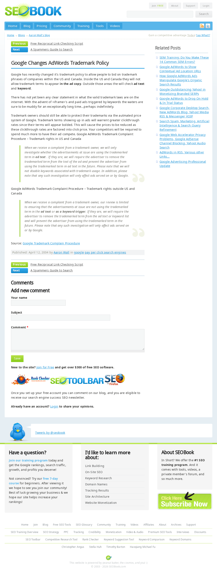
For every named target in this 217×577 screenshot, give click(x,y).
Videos (115, 26)
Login (206, 5)
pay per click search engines (105, 252)
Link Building (94, 466)
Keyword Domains (180, 539)
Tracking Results (97, 490)
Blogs (21, 35)
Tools (100, 26)
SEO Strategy (51, 532)
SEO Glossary (84, 524)
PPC (66, 532)
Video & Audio (134, 532)
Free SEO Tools (62, 524)
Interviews (183, 532)
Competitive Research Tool (61, 539)
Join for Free (45, 367)
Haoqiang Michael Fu (142, 547)
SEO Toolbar (33, 539)
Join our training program (28, 460)
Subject (16, 312)
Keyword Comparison (152, 539)
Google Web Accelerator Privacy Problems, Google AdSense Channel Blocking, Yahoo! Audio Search (183, 141)
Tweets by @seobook (50, 433)
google (79, 252)
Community (62, 26)
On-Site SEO (94, 472)
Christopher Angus (73, 547)
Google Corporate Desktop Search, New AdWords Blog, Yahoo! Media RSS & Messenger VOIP (184, 112)
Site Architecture (97, 496)
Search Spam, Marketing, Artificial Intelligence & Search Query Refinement (184, 125)
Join (158, 5)
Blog (27, 26)
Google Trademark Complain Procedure (51, 243)
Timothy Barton (115, 547)
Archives (176, 524)
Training (83, 26)
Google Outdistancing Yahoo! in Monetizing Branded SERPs (183, 91)
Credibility (95, 532)
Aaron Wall (61, 252)
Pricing (42, 26)
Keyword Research (98, 478)
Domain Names (96, 484)
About (174, 5)
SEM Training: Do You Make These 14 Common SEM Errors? (184, 59)
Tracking (79, 532)
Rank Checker (90, 539)
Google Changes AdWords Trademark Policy (60, 63)
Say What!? (203, 35)
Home (12, 26)
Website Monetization (101, 503)
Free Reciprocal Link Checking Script (57, 43)
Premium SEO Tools (160, 532)
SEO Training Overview (24, 532)
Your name (19, 297)
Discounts (200, 532)
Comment (19, 327)
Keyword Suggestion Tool (119, 539)
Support (190, 5)
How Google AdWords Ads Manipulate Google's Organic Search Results (181, 80)
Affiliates (148, 524)
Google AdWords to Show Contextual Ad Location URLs (180, 69)
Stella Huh (95, 547)
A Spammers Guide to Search (52, 49)
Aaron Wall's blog (39, 35)
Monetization (114, 532)
